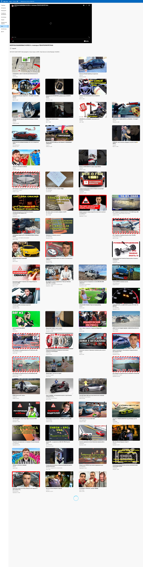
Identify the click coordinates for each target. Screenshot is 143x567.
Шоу (2, 26)
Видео (10, 1)
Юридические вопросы (4, 23)
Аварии (2, 19)
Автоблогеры (4, 29)
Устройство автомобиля (3, 14)
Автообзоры (3, 17)
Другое (2, 31)
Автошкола (3, 8)
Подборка (3, 5)
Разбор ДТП (3, 10)
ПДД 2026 (5, 1)
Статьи (14, 1)
